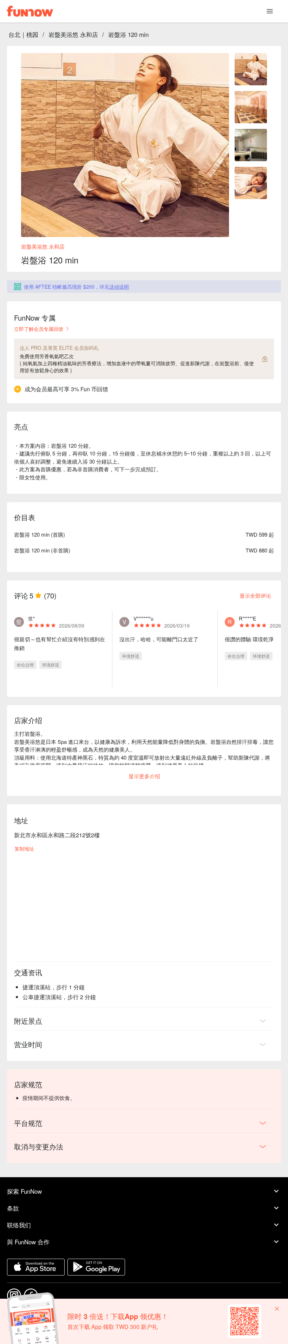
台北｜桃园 (23, 34)
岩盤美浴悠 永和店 (73, 34)
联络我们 (19, 1224)
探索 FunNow (24, 1191)
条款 (13, 1208)
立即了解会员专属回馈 (38, 328)
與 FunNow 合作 (28, 1241)
